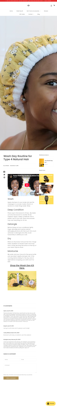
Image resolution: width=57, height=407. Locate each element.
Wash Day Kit (19, 11)
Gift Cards (22, 14)
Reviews (46, 11)
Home (11, 11)
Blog (39, 14)
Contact (30, 14)
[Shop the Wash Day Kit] (22, 280)
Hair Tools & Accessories (33, 11)
